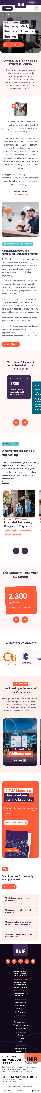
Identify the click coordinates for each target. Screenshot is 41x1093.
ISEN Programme (20, 1009)
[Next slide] (25, 422)
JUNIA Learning (20, 1048)
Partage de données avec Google (14, 1079)
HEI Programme (20, 1002)
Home (4, 15)
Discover (18, 760)
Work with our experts (20, 1025)
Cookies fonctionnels (10, 1081)
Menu (8, 8)
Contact (31, 2)
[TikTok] (26, 961)
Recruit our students (20, 1022)
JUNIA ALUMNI (20, 1051)
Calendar (20, 1041)
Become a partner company (20, 1019)
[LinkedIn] (20, 961)
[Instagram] (14, 961)
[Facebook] (8, 961)
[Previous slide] (16, 422)
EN (37, 2)
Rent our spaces (20, 1028)
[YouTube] (33, 961)
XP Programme (20, 1012)
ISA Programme (20, 1005)
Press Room (20, 1038)
